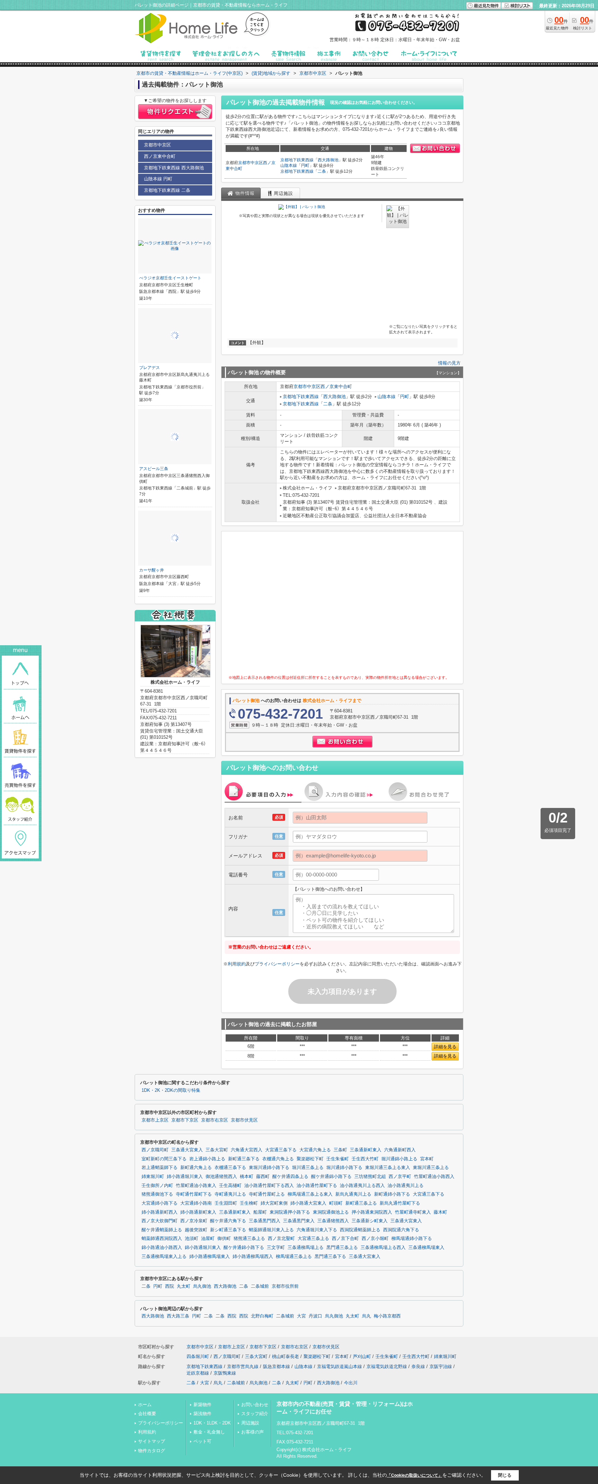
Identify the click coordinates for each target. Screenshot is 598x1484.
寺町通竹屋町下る (194, 1194)
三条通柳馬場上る (306, 1247)
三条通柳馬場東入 (426, 1247)
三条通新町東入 (365, 1150)
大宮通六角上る (315, 1150)
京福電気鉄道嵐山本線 (339, 1366)
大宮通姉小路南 (196, 1203)
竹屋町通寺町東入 (413, 1212)
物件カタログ (151, 1450)
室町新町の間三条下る (164, 1159)
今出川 (350, 1382)
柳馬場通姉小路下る (411, 1238)
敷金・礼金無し (209, 1431)
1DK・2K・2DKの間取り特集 (171, 1090)
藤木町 (440, 1212)
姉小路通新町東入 (198, 1212)
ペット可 (202, 1441)
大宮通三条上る (313, 1238)
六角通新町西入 (400, 1150)
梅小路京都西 (387, 1316)
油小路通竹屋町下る (317, 1185)
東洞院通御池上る (331, 1212)
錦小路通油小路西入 (162, 1247)
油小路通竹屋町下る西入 (269, 1185)
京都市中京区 (250, 162)
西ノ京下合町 (345, 1238)
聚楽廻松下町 (310, 1159)
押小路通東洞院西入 (372, 1212)
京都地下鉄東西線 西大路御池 (174, 167)
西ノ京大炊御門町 (160, 1220)
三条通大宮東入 (187, 1150)
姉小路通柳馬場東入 (209, 1256)
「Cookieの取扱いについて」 (414, 1475)
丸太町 (183, 1286)
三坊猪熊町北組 (370, 1176)
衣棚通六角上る (278, 1159)
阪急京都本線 (276, 1366)
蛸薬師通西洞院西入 (162, 1238)
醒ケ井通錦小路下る (331, 1176)
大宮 (301, 1316)
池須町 (191, 1238)
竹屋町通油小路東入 (196, 1185)
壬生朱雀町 (337, 1159)
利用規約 (237, 963)
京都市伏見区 (244, 1120)
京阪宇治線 (440, 1366)
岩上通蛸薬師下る (160, 1167)
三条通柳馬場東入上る (164, 1256)
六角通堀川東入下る (317, 1229)
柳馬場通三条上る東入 (310, 1194)
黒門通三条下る (330, 1256)
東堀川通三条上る (431, 1167)
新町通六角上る (196, 1167)
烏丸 (366, 1316)
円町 (305, 165)
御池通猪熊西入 (221, 1176)
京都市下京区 (184, 1120)
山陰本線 (288, 165)
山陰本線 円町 (158, 178)
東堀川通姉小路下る (269, 1167)
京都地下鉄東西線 (297, 160)
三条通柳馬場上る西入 (383, 1247)
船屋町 (260, 1212)
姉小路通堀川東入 (185, 1176)
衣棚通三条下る (230, 1167)
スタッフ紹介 (254, 1413)
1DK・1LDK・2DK (212, 1422)
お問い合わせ (254, 1404)
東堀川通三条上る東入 (387, 1167)
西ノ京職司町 (155, 1150)
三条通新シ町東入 (370, 1220)
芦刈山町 (362, 1356)
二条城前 (260, 1286)
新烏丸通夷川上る (353, 1194)
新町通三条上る (361, 1203)
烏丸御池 (202, 1286)
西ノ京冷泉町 (193, 1220)
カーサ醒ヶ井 (151, 570)
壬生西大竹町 (365, 1159)
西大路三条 (178, 1316)
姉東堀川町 (153, 1176)
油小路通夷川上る (406, 1185)
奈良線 (418, 1366)
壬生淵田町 (226, 1203)
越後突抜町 (196, 1229)
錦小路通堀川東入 (203, 1247)
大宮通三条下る (281, 1150)
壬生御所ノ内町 (157, 1185)
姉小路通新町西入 (160, 1212)
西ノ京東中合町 (336, 386)
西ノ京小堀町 (375, 1238)
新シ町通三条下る (228, 1229)
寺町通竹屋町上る (267, 1194)
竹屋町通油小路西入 (434, 1176)
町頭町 (336, 1203)
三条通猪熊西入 (333, 1220)
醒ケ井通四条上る (290, 1176)
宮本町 (427, 1159)
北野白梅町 (262, 1316)
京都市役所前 (285, 1286)
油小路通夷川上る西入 (362, 1185)
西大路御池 (328, 160)
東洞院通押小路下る (290, 1212)
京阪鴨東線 (225, 1373)
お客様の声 (252, 1431)
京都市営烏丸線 (243, 1366)
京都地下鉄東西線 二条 (167, 190)
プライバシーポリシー (277, 963)
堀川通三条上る (308, 1167)
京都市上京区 (155, 1120)
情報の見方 (449, 363)
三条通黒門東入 (299, 1220)
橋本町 (246, 1176)
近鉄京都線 (198, 1373)
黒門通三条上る (342, 1247)
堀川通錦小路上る (399, 1159)
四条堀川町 (198, 1356)
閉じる (504, 1475)
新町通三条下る (244, 1159)
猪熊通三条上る (249, 1238)
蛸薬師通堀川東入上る (271, 1229)
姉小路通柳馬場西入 (253, 1256)
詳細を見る (445, 1046)
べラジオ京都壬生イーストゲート (170, 278)
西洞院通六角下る (401, 1229)
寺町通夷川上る (230, 1194)
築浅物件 (202, 1413)
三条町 (340, 1150)
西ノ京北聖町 (281, 1238)
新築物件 (202, 1404)
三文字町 (276, 1247)
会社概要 (147, 1413)
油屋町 (208, 1238)
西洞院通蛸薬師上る (360, 1229)
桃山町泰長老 (285, 1356)
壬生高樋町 (230, 1185)
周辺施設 (250, 1422)
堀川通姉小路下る (344, 1167)
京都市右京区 (214, 1120)
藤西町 (263, 1176)
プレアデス (149, 367)
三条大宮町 (217, 1150)
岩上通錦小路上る (207, 1159)
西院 (169, 1286)
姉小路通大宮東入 (308, 1203)
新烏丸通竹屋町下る (400, 1203)
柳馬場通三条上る (294, 1256)
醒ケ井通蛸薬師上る (162, 1229)
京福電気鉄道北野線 (386, 1366)
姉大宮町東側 (274, 1203)
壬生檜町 (249, 1203)
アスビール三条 (153, 468)
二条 (322, 171)
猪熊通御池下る (157, 1194)
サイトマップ (151, 1441)
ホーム (145, 1404)
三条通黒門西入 (264, 1220)
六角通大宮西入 (246, 1150)
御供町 (224, 1238)
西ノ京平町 (400, 1176)
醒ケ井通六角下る (228, 1220)
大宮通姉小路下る (160, 1203)
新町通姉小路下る (392, 1194)
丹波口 (315, 1316)
